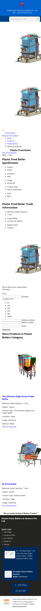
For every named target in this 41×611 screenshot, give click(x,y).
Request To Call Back (10, 136)
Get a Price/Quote (9, 153)
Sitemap (6, 544)
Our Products (8, 538)
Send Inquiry (10, 133)
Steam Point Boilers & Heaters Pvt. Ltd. (22, 11)
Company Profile (9, 535)
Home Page (7, 532)
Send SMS (22, 591)
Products (10, 141)
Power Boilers (12, 144)
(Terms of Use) (28, 602)
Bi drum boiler (9, 484)
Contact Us (7, 541)
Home (9, 138)
